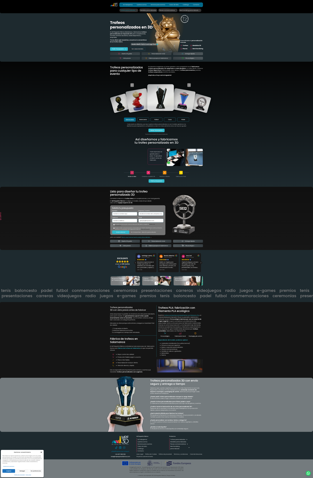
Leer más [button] (139, 269)
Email (140, 217)
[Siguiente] (189, 85)
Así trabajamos (128, 5)
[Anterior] (132, 85)
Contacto (196, 5)
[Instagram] (124, 447)
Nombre (114, 210)
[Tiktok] (116, 447)
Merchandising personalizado (189, 10)
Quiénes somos (142, 5)
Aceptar (8, 471)
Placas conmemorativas (167, 10)
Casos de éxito (174, 5)
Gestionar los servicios (8, 466)
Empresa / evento (144, 210)
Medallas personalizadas (148, 10)
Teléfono (115, 217)
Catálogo (186, 5)
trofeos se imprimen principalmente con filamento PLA (181, 315)
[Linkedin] (120, 447)
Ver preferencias (36, 471)
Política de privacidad (19, 474)
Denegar (22, 471)
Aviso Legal (28, 474)
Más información (145, 229)
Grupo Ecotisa (171, 475)
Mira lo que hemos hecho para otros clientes (136, 237)
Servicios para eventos (158, 5)
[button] (41, 452)
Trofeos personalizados (127, 10)
